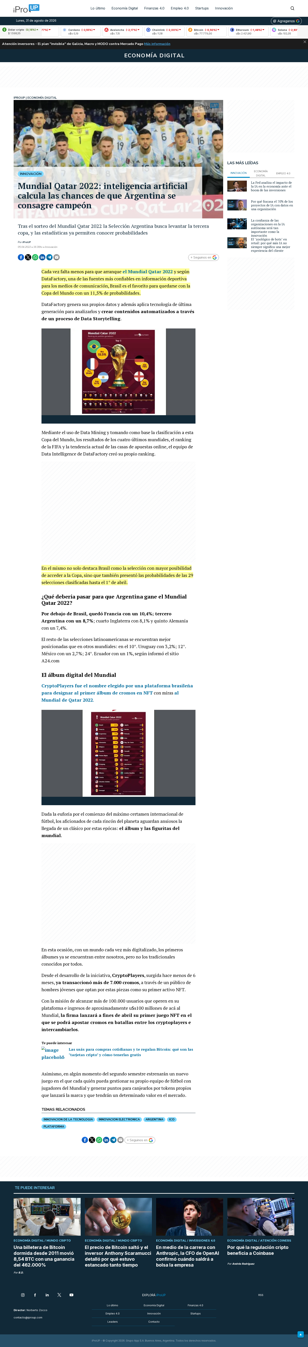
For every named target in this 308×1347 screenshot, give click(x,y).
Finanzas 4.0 (154, 8)
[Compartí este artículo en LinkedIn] (42, 257)
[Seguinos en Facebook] (35, 1295)
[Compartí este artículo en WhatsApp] (35, 257)
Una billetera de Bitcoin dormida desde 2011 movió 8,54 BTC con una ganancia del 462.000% (44, 1256)
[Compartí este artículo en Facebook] (21, 257)
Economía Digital (124, 8)
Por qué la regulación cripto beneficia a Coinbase (258, 1250)
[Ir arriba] (301, 1334)
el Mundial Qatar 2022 (148, 271)
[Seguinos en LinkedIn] (47, 1295)
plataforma (54, 1127)
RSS (260, 1295)
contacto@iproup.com (28, 1317)
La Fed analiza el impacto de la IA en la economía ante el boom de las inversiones (271, 186)
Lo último (98, 8)
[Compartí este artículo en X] (28, 257)
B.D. (20, 1272)
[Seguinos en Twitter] (59, 1295)
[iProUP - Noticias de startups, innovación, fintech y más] (25, 8)
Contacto (154, 1321)
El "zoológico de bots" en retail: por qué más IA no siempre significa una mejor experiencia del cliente (270, 245)
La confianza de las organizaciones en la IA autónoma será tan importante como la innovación (268, 228)
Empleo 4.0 (180, 8)
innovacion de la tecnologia (68, 1119)
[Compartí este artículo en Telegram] (49, 257)
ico (172, 1119)
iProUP (26, 242)
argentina (154, 1119)
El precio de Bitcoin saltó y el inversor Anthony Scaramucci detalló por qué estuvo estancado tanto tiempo (118, 1256)
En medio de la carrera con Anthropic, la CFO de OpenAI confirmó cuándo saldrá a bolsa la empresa (187, 1256)
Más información (157, 44)
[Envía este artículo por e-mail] (56, 257)
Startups (202, 8)
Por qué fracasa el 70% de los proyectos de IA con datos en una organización (272, 205)
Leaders (112, 1321)
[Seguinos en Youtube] (71, 1295)
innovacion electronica (119, 1119)
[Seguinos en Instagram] (23, 1295)
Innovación (224, 8)
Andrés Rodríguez (243, 1263)
